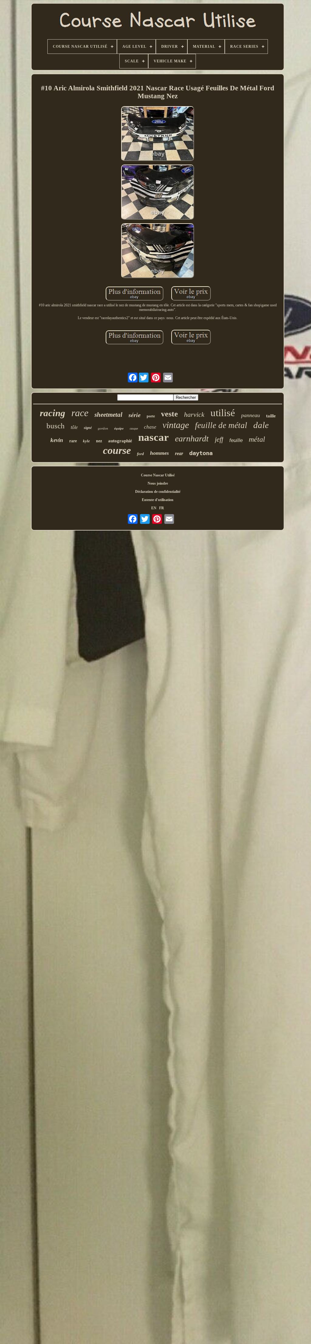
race (79, 412)
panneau (250, 415)
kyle (86, 441)
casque (134, 428)
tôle (74, 427)
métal (257, 439)
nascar (153, 437)
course (117, 450)
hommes (159, 453)
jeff (219, 439)
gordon (103, 428)
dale (261, 425)
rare (73, 441)
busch (55, 426)
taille (271, 415)
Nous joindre (158, 483)
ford (140, 453)
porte (151, 416)
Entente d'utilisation (157, 500)
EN (153, 508)
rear (179, 453)
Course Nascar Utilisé (158, 475)
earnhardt (192, 438)
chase (150, 427)
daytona (201, 453)
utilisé (222, 412)
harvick (194, 414)
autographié (120, 440)
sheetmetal (108, 414)
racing (52, 413)
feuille (236, 440)
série (134, 415)
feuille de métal (221, 425)
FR (161, 508)
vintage (175, 425)
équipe (119, 428)
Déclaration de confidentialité (157, 491)
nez (99, 441)
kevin (56, 440)
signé (88, 428)
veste (169, 413)
